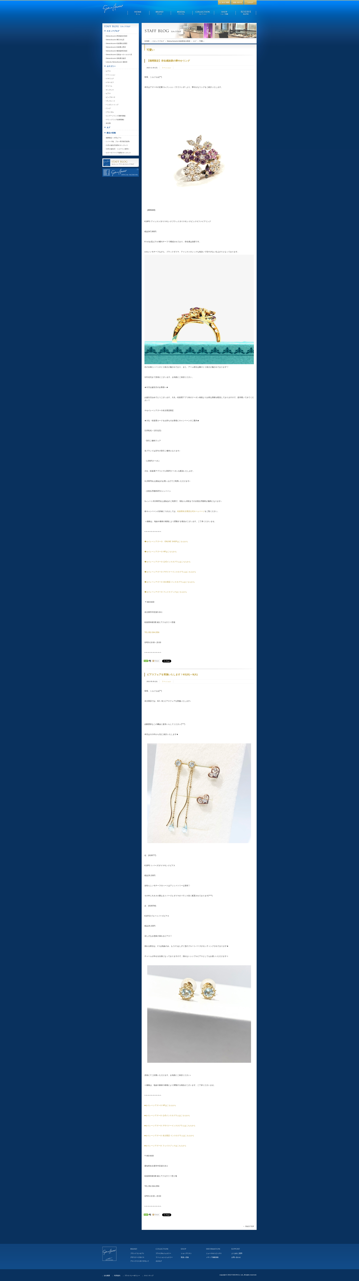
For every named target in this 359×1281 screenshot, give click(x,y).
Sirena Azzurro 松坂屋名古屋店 (178, 41)
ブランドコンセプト (137, 1253)
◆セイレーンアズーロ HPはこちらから (160, 552)
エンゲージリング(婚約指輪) (116, 116)
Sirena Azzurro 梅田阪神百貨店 (116, 51)
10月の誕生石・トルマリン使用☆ (117, 149)
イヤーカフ (110, 82)
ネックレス (110, 90)
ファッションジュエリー (164, 1257)
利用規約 (117, 1275)
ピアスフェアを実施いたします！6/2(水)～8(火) (172, 674)
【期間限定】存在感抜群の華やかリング (168, 60)
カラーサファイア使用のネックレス (118, 153)
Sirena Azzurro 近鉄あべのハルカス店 (119, 54)
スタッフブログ (158, 41)
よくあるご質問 (236, 1253)
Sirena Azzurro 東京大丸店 (115, 39)
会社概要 (107, 1275)
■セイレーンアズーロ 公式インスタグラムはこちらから (167, 1115)
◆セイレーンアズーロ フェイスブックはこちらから (165, 592)
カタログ (159, 1261)
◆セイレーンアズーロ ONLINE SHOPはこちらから (166, 541)
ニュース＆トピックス (214, 1253)
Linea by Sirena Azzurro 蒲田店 (116, 62)
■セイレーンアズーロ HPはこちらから (160, 1105)
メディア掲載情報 (212, 1257)
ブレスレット (110, 101)
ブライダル (110, 112)
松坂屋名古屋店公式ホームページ (191, 511)
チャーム (109, 86)
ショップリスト (186, 1253)
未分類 (108, 123)
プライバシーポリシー (132, 1275)
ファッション (166, 68)
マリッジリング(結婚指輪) (115, 119)
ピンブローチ (110, 97)
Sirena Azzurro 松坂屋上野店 (116, 47)
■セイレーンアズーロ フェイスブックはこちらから (165, 1146)
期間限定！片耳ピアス (113, 138)
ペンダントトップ (112, 104)
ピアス (108, 71)
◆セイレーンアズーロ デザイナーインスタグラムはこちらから (170, 572)
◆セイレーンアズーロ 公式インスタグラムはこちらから (167, 562)
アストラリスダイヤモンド (139, 1261)
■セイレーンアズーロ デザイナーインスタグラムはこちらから (169, 1126)
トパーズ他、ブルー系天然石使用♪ (118, 141)
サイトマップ (148, 1275)
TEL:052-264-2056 (151, 632)
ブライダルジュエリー (163, 1253)
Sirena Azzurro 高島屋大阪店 (116, 58)
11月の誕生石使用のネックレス (117, 145)
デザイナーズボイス (137, 1257)
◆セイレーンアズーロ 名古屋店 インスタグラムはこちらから (169, 582)
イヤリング (110, 78)
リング (108, 108)
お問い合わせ (236, 1257)
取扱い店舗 (185, 1257)
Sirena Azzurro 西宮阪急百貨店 (116, 36)
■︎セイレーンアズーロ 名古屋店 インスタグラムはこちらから (169, 1136)
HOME (146, 41)
